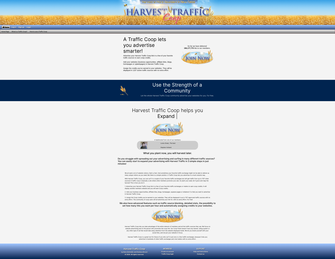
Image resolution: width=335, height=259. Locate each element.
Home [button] (7, 27)
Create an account (167, 251)
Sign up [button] (21, 27)
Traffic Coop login (167, 254)
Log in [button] (14, 27)
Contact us (200, 254)
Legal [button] (29, 27)
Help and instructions (200, 251)
